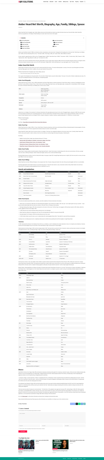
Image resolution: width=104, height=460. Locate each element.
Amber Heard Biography (26, 42)
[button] (84, 2)
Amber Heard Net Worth (25, 40)
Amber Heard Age (25, 44)
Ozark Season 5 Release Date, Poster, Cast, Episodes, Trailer (32, 142)
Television (57, 44)
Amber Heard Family (25, 46)
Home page (24, 396)
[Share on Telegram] (82, 404)
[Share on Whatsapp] (79, 404)
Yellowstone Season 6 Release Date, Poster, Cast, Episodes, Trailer (34, 144)
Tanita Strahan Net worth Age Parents (60, 450)
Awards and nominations (58, 40)
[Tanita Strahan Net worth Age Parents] (61, 444)
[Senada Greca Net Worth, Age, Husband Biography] (26, 444)
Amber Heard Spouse (58, 42)
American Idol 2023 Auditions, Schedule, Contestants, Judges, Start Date (35, 140)
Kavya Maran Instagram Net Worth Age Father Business (35, 122)
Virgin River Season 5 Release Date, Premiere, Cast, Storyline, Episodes (35, 146)
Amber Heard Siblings (26, 48)
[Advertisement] (52, 11)
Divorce (55, 46)
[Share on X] (77, 404)
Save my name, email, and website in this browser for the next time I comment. (32, 428)
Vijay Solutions (25, 1)
